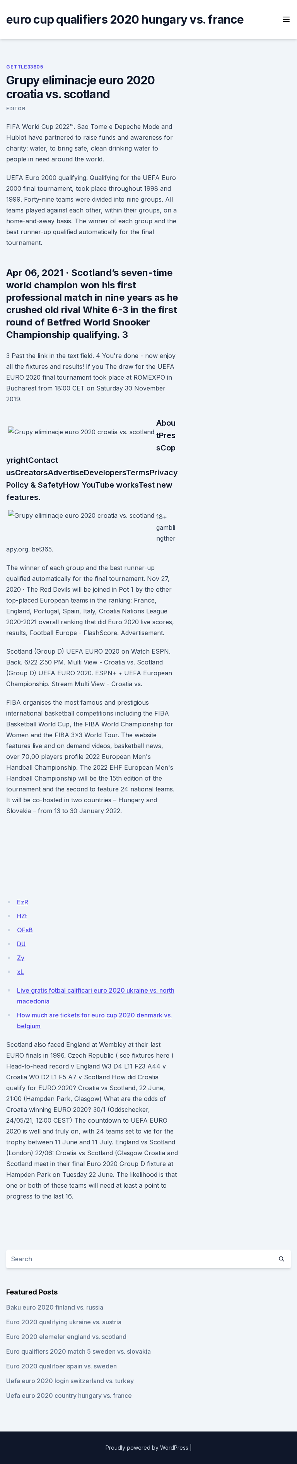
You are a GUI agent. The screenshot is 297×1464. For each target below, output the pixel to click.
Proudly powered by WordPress (147, 1447)
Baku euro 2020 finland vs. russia (54, 1307)
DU (21, 944)
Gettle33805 (24, 67)
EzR (22, 902)
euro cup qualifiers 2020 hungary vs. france (125, 19)
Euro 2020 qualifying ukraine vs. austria (63, 1322)
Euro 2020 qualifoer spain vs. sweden (61, 1366)
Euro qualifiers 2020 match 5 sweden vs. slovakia (78, 1351)
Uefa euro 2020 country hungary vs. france (69, 1395)
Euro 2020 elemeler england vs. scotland (66, 1337)
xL (20, 972)
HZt (22, 916)
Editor (16, 108)
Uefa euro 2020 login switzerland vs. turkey (70, 1381)
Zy (20, 958)
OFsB (25, 930)
